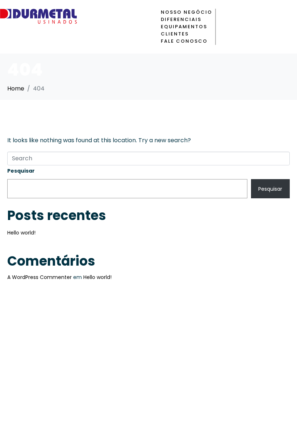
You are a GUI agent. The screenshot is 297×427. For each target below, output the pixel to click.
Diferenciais (181, 19)
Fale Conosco (184, 41)
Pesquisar (21, 170)
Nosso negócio (186, 12)
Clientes (175, 33)
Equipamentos (184, 26)
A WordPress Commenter (39, 277)
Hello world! (21, 232)
